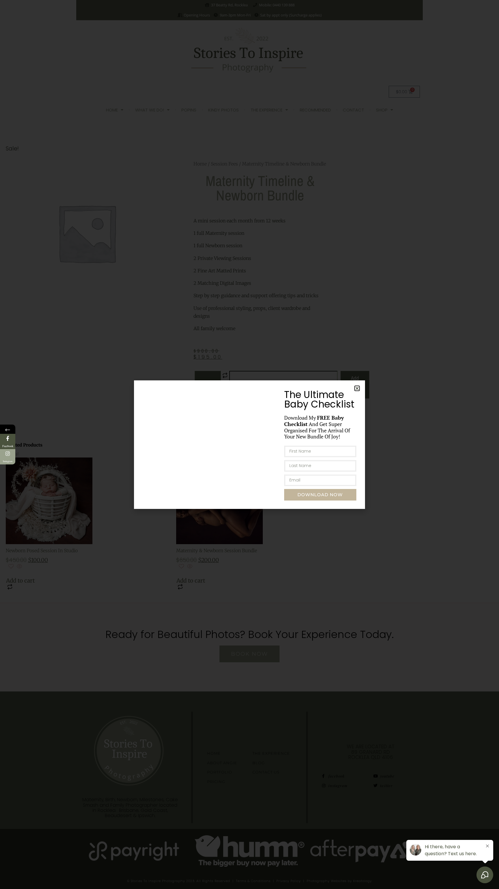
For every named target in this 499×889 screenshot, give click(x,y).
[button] (357, 388)
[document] (249, 444)
